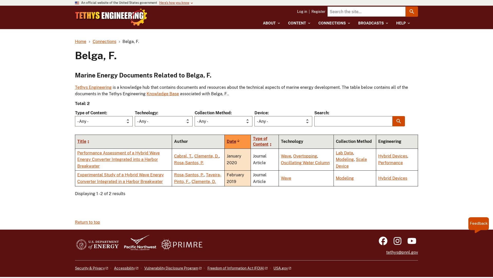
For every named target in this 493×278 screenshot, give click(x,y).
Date (233, 141)
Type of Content (90, 112)
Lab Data (344, 153)
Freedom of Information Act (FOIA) (235, 268)
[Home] (111, 17)
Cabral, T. (183, 156)
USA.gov (280, 268)
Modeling (345, 159)
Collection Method (213, 112)
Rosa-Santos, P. (189, 162)
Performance (390, 162)
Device (261, 112)
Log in (302, 11)
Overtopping (305, 156)
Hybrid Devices (392, 156)
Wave (286, 156)
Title (81, 141)
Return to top (87, 222)
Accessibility (124, 268)
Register (318, 11)
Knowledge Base (163, 93)
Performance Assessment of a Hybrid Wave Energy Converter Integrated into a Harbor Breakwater (118, 160)
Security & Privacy (90, 268)
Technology (146, 112)
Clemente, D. (206, 156)
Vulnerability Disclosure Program (171, 268)
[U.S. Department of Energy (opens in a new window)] (97, 245)
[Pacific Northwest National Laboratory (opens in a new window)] (138, 245)
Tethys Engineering (93, 87)
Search (321, 112)
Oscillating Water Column (305, 162)
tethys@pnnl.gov (402, 252)
